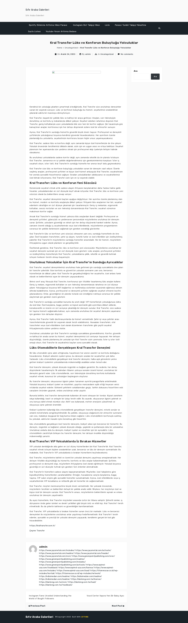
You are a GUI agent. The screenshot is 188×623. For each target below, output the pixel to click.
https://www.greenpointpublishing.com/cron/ (93, 556)
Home (59, 48)
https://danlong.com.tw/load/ (82, 582)
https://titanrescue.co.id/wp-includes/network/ (78, 573)
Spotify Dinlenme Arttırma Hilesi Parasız (48, 25)
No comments (127, 54)
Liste (107, 25)
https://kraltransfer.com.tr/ (42, 525)
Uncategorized (71, 48)
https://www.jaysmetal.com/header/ (92, 553)
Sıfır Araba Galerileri (37, 9)
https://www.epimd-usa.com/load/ (73, 570)
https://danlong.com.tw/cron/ (53, 582)
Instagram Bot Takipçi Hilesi (86, 25)
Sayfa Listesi (34, 31)
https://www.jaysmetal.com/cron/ (55, 556)
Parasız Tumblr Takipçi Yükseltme (130, 25)
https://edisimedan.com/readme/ (54, 576)
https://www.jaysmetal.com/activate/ (93, 550)
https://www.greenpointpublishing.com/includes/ (62, 562)
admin (88, 54)
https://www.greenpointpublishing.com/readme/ (62, 559)
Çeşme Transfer (37, 530)
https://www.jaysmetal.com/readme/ (56, 553)
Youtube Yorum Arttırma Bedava (61, 31)
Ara (135, 71)
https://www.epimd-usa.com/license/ (76, 567)
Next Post (117, 606)
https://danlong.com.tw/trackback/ (56, 585)
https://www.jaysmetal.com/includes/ (57, 550)
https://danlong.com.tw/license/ (86, 579)
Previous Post (37, 606)
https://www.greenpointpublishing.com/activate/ (62, 565)
